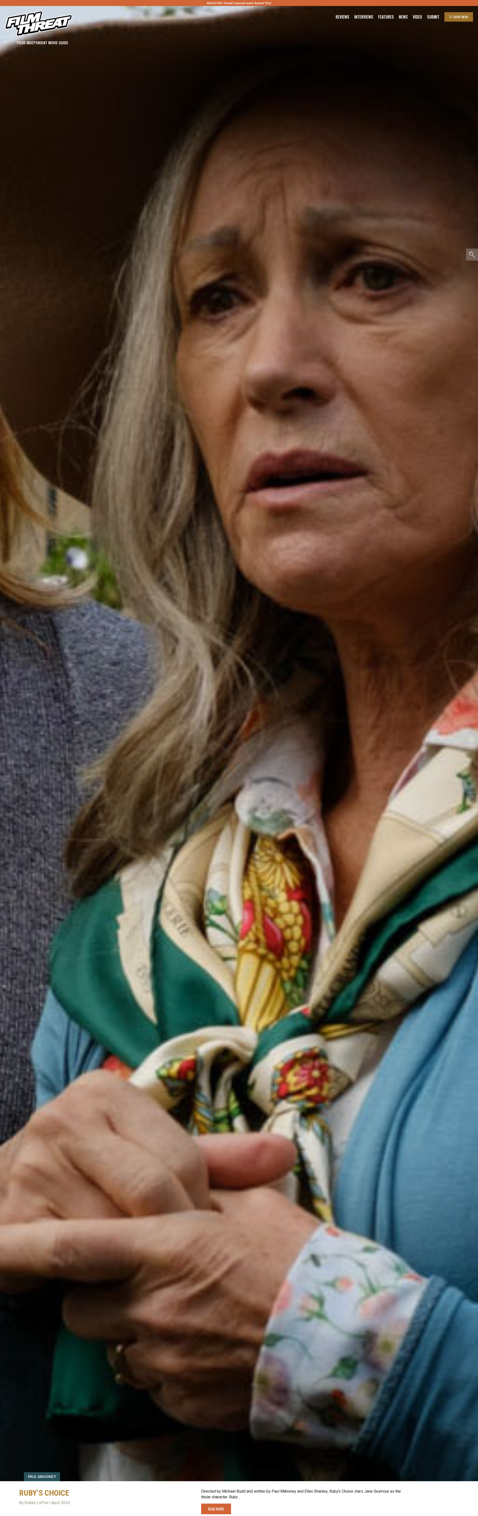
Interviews (363, 17)
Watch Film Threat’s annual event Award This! (239, 3)
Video (417, 17)
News (403, 17)
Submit (433, 17)
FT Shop (458, 16)
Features (386, 17)
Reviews (342, 17)
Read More (216, 1509)
